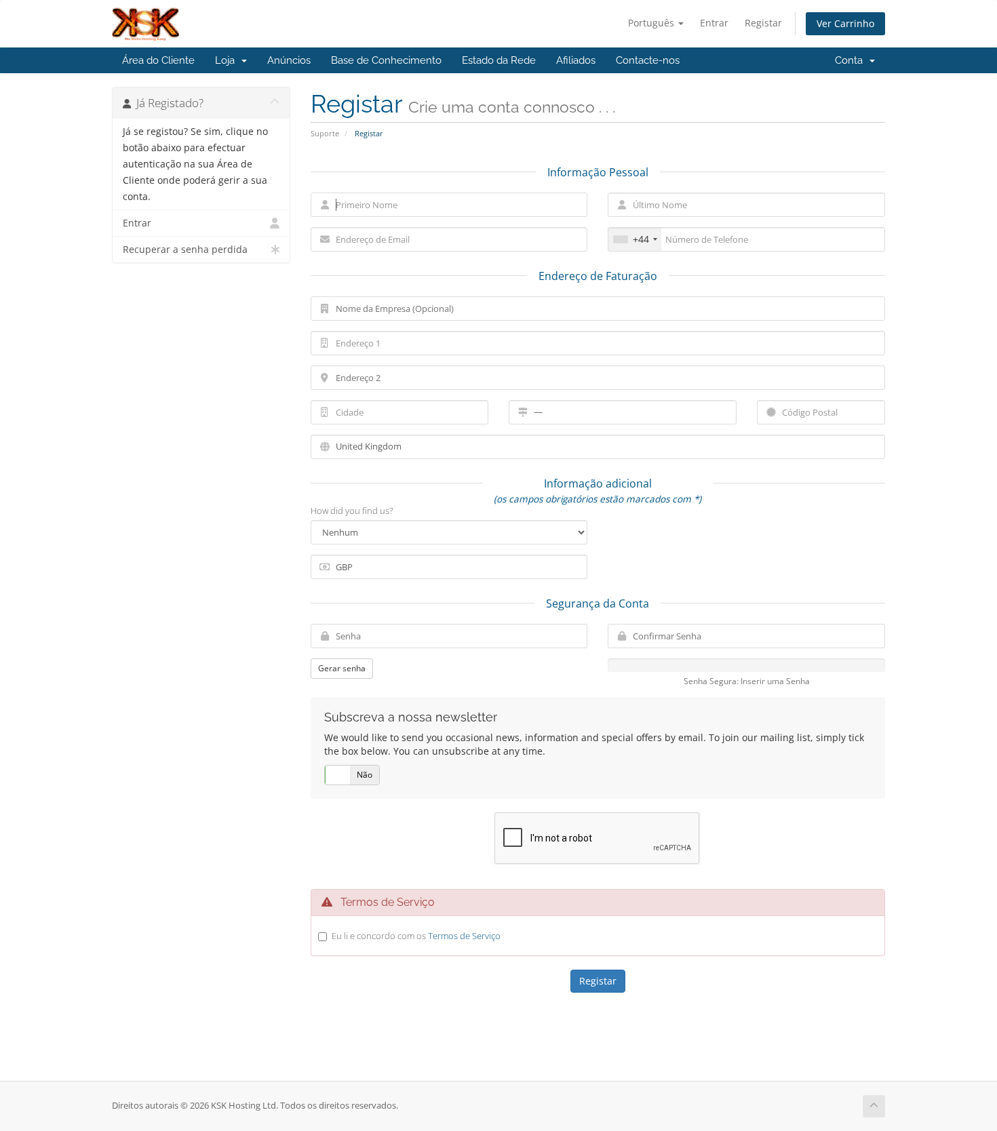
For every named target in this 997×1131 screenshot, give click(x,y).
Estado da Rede (499, 60)
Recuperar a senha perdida (185, 249)
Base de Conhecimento (386, 60)
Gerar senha (342, 668)
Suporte (325, 133)
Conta (851, 60)
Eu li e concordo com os (416, 936)
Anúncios (289, 60)
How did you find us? (352, 510)
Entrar (714, 22)
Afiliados (575, 60)
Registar (763, 22)
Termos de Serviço (464, 936)
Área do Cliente (158, 60)
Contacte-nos (648, 60)
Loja (227, 60)
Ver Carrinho (845, 23)
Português (652, 22)
